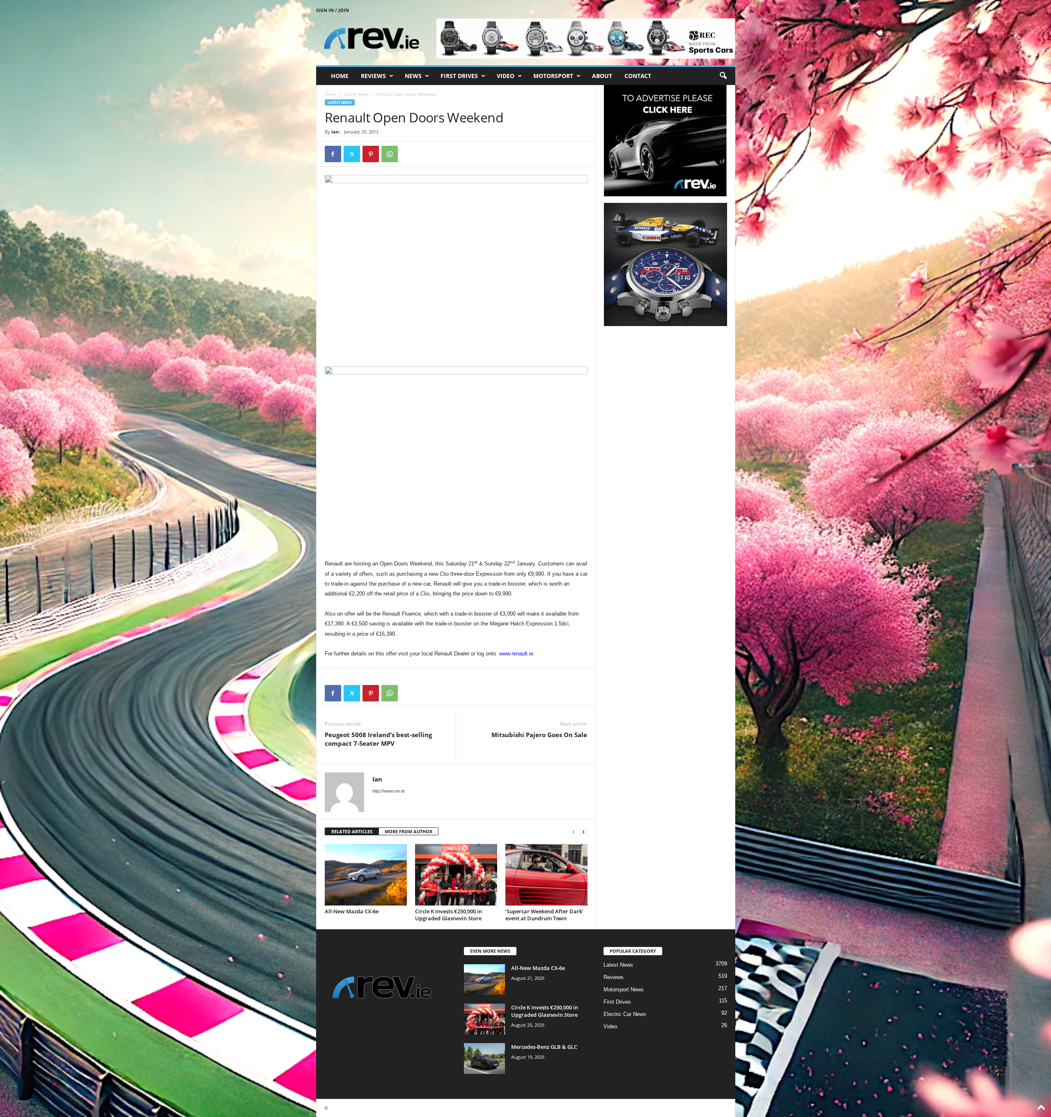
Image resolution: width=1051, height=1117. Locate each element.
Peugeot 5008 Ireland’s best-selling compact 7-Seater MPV (378, 739)
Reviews (373, 76)
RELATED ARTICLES (351, 831)
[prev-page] (573, 831)
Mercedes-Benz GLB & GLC (544, 1046)
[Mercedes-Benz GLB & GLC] (484, 1058)
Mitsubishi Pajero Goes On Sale (539, 735)
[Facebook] (333, 154)
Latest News (356, 94)
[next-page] (583, 831)
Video (505, 76)
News (413, 76)
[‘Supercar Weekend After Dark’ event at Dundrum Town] (546, 875)
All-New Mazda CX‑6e (352, 911)
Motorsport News (624, 989)
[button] (723, 76)
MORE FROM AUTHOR (408, 831)
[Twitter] (352, 154)
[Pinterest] (371, 154)
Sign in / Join (332, 10)
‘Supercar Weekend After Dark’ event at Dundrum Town (544, 915)
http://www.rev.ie (388, 790)
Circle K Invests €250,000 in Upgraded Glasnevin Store (448, 915)
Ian (335, 132)
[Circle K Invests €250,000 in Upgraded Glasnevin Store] (456, 875)
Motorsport (553, 76)
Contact (637, 76)
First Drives (459, 76)
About (602, 76)
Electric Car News (625, 1014)
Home (340, 76)
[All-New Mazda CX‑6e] (366, 875)
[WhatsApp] (389, 154)
